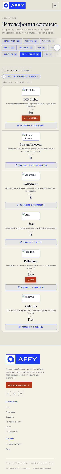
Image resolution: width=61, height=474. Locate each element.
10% (32, 280)
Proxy (8, 48)
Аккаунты (10, 54)
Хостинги (25, 48)
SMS (48, 54)
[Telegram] (8, 393)
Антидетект (11, 41)
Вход (8, 449)
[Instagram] (14, 393)
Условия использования (42, 468)
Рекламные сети (13, 421)
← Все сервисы (9, 18)
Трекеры (30, 41)
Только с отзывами (19, 70)
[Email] (20, 393)
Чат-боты (48, 41)
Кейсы (8, 426)
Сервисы (10, 417)
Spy (41, 48)
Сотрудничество (17, 385)
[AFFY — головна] (14, 5)
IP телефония (30, 54)
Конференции (12, 431)
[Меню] (55, 5)
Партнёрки (10, 412)
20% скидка (32, 118)
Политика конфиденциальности (18, 468)
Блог (8, 407)
